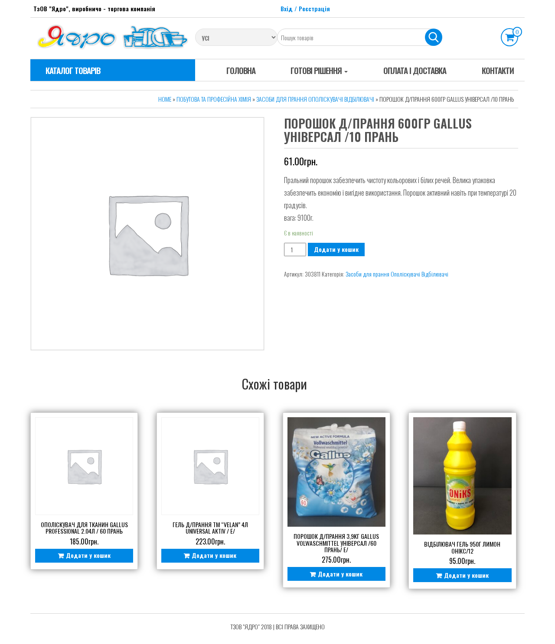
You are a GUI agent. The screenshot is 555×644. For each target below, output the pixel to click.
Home (164, 98)
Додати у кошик (336, 249)
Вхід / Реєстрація (305, 8)
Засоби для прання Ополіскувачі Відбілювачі (315, 98)
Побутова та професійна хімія (213, 98)
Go (433, 37)
